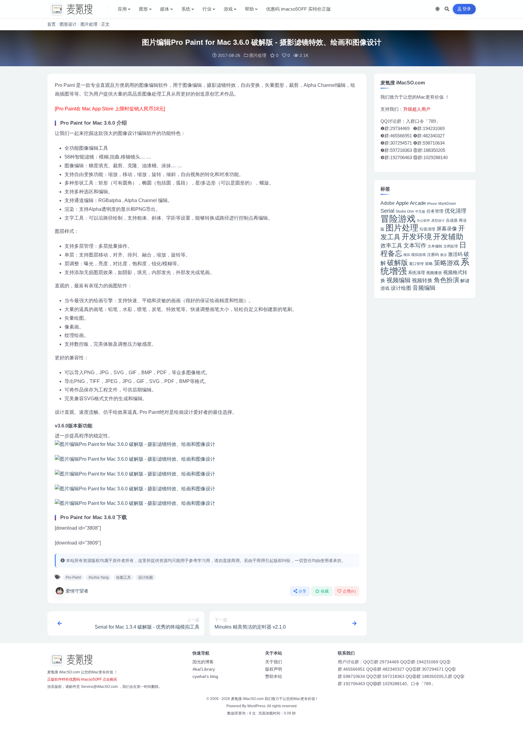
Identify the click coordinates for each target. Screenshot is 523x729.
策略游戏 (446, 262)
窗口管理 (416, 264)
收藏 (325, 591)
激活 (443, 255)
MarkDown (447, 203)
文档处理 (450, 246)
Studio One (405, 211)
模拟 (406, 255)
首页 (51, 24)
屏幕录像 (446, 229)
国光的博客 (203, 661)
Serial (387, 211)
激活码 (455, 254)
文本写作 (414, 245)
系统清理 (416, 272)
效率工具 (391, 246)
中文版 (420, 211)
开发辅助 (448, 236)
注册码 (433, 254)
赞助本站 (273, 676)
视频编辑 (398, 280)
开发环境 (417, 237)
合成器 (452, 220)
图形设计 (68, 24)
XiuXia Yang (98, 577)
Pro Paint (73, 577)
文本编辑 (435, 246)
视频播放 (434, 272)
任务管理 (434, 211)
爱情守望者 (77, 590)
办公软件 (423, 220)
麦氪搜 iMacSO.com (248, 699)
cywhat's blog (205, 676)
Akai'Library (203, 669)
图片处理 (89, 24)
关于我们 (273, 661)
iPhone (432, 203)
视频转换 (422, 280)
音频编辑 (424, 288)
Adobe (387, 203)
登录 (466, 9)
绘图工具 (123, 577)
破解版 (397, 262)
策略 (429, 264)
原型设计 (438, 220)
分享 (302, 591)
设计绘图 (145, 577)
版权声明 (273, 669)
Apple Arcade (411, 203)
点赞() (349, 591)
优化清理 (455, 211)
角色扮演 (446, 279)
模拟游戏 (418, 255)
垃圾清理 (427, 229)
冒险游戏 (398, 219)
